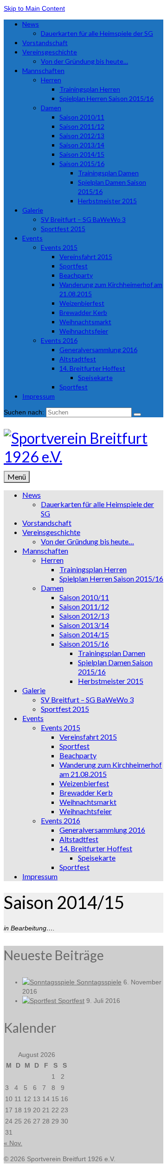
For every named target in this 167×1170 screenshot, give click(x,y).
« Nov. (13, 1143)
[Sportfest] (40, 1000)
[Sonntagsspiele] (49, 982)
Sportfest (71, 1000)
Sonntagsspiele (99, 982)
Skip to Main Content (34, 8)
